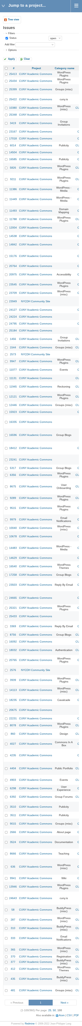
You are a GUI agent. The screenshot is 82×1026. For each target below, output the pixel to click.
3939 (13, 680)
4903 (13, 779)
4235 (13, 755)
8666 (13, 853)
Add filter (10, 44)
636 (13, 866)
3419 (13, 123)
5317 (13, 468)
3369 (13, 626)
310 (13, 928)
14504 (13, 152)
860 (13, 733)
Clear (27, 59)
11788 (13, 219)
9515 (13, 507)
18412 (13, 448)
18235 (13, 699)
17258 (13, 574)
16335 (13, 421)
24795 (13, 323)
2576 (13, 670)
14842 (13, 244)
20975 (13, 274)
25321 (13, 607)
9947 (13, 361)
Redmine (30, 1023)
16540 (13, 566)
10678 (13, 536)
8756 (13, 634)
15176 (13, 256)
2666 (13, 832)
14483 (13, 547)
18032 (13, 650)
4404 (13, 768)
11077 (13, 369)
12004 (13, 227)
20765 (13, 660)
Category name (64, 68)
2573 (13, 354)
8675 (13, 486)
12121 (13, 396)
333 (13, 938)
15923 (13, 411)
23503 (13, 584)
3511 (13, 815)
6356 (13, 474)
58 (12, 909)
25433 (13, 616)
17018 (13, 138)
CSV (69, 1015)
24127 (13, 309)
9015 (13, 823)
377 (13, 961)
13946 (13, 886)
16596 (13, 434)
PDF (76, 1015)
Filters (11, 33)
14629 (13, 557)
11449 (13, 199)
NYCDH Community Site (35, 301)
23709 (13, 292)
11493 (13, 210)
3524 (13, 842)
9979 (13, 519)
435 (13, 978)
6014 (13, 145)
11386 (13, 189)
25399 (13, 89)
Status (13, 38)
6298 (13, 788)
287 (13, 919)
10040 (13, 527)
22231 (13, 718)
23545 (13, 284)
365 (13, 949)
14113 (13, 689)
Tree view (13, 19)
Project (36, 68)
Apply (11, 59)
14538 (13, 236)
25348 (13, 114)
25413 (13, 73)
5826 (13, 167)
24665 (13, 597)
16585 (13, 159)
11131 (13, 378)
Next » (64, 1002)
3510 (13, 806)
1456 (13, 338)
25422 (13, 99)
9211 (13, 179)
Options (12, 50)
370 (13, 956)
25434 (13, 80)
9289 (13, 497)
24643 (13, 898)
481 (13, 990)
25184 (13, 330)
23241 (13, 459)
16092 (13, 641)
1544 (13, 347)
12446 (13, 405)
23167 (13, 131)
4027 (13, 743)
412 (13, 968)
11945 (13, 386)
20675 (13, 709)
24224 (13, 316)
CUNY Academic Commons (35, 73)
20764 (13, 265)
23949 (13, 301)
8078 (13, 725)
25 (49, 1010)
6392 (13, 796)
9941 (13, 878)
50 (54, 1010)
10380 (13, 107)
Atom (62, 1015)
